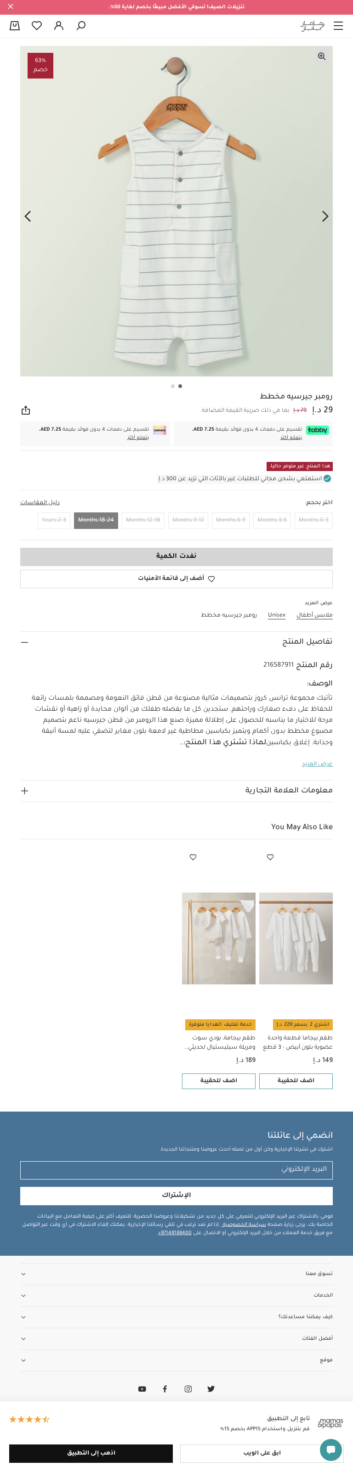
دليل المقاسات (40, 503)
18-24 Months (96, 520)
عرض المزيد (317, 764)
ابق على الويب (262, 1453)
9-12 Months (188, 520)
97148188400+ (175, 1233)
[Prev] (325, 216)
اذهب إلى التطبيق (91, 1453)
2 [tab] (173, 386)
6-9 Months (230, 520)
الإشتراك (176, 1196)
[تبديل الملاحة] (338, 26)
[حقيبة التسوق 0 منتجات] (14, 26)
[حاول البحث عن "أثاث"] (80, 26)
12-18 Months (143, 520)
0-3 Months (314, 520)
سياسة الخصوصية (244, 1225)
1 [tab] (180, 386)
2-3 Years (54, 520)
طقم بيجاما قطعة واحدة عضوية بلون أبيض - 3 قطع (298, 1043)
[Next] (27, 216)
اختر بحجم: (319, 503)
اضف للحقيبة (296, 1081)
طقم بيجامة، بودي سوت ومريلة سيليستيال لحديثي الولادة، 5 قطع (222, 1043)
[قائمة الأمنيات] (270, 857)
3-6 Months (272, 520)
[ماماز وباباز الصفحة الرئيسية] (312, 26)
